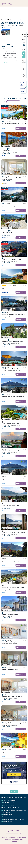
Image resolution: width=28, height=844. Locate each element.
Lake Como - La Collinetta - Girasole (12, 369)
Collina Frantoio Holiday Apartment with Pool (13, 751)
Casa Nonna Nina (7, 232)
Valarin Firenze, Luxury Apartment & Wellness (12, 697)
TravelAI (14, 841)
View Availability (20, 128)
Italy (11, 19)
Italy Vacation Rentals (8, 805)
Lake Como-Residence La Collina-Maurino (13, 314)
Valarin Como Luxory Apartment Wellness (13, 177)
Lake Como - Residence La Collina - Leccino (13, 205)
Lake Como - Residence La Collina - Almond (13, 532)
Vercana (22, 19)
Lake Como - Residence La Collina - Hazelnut (11, 506)
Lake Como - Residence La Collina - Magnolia (11, 451)
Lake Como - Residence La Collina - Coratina (11, 424)
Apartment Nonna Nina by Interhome (12, 341)
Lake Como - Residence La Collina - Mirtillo (13, 560)
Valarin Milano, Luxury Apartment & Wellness (11, 669)
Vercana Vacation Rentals (9, 800)
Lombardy (16, 19)
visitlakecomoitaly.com (20, 837)
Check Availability (23, 55)
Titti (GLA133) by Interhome (10, 614)
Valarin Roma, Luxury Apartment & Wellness (11, 724)
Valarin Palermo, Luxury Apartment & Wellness (12, 642)
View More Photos (6, 32)
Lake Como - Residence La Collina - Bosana (13, 587)
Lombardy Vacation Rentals (9, 802)
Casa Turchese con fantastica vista (12, 287)
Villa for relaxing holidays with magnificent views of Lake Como (13, 123)
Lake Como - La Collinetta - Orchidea (12, 259)
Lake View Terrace (7, 150)
